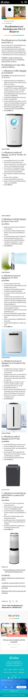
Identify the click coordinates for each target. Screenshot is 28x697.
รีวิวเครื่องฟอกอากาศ (16, 605)
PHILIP (23, 71)
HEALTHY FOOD (8, 672)
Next (27, 629)
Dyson (22, 219)
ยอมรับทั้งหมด (21, 687)
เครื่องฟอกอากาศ (17, 607)
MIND (10, 669)
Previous (1, 629)
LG (22, 493)
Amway (5, 363)
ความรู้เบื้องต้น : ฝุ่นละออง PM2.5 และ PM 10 (13, 61)
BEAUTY (15, 669)
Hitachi (5, 439)
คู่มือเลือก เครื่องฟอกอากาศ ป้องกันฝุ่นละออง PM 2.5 (12, 59)
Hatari (4, 278)
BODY (5, 669)
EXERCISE (21, 669)
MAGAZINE (21, 672)
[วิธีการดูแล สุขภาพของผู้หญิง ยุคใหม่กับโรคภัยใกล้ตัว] (14, 636)
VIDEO (15, 672)
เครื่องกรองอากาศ (6, 607)
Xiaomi (5, 155)
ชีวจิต (8, 605)
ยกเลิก (11, 687)
